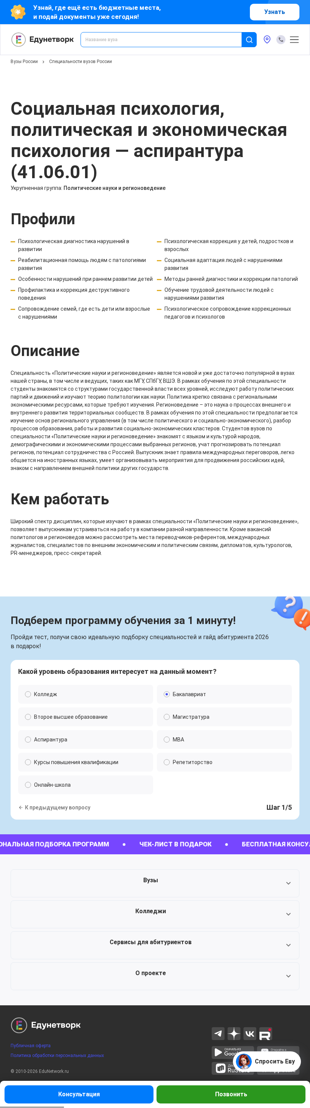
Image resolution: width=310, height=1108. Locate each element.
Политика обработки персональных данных (57, 1055)
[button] (155, 883)
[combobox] (166, 39)
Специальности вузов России (80, 61)
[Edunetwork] (42, 39)
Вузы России (24, 61)
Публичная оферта (31, 1045)
